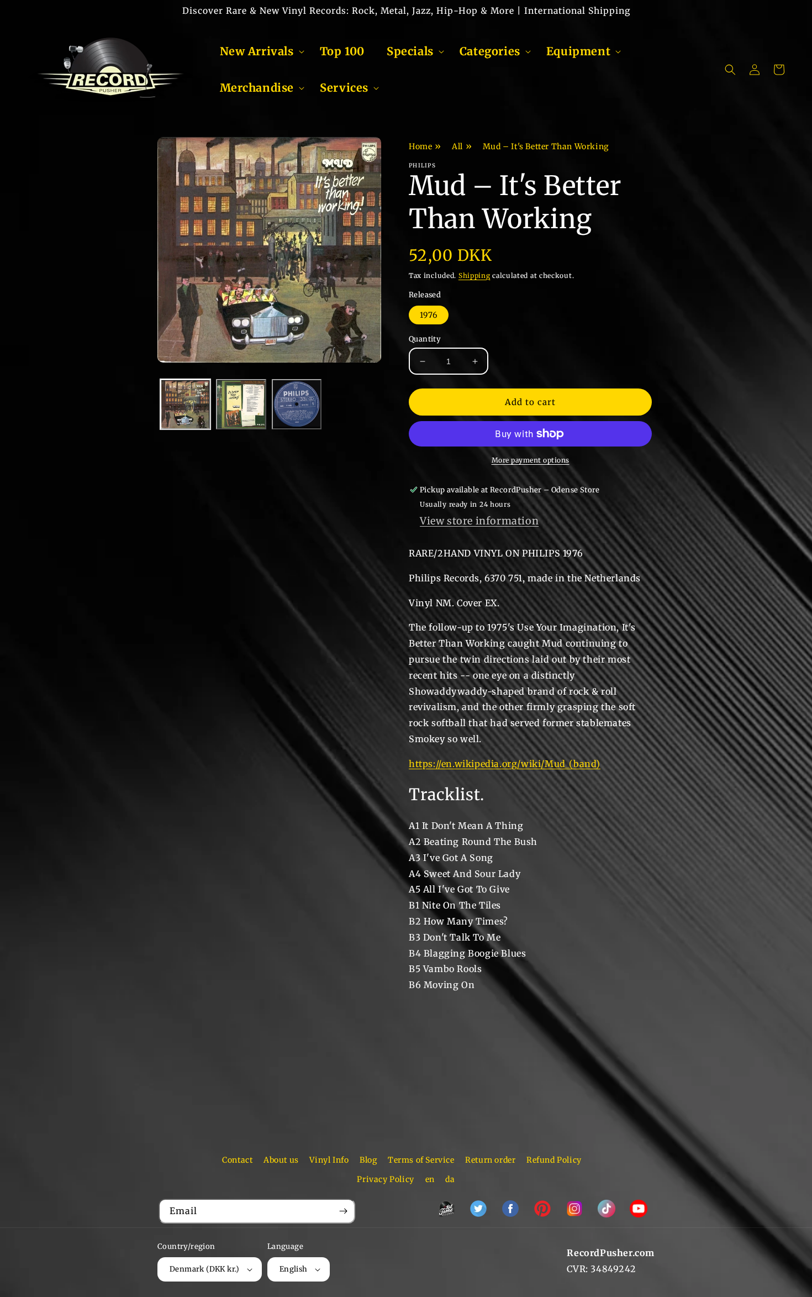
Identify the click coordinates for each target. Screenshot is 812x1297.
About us (281, 1160)
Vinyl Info (329, 1160)
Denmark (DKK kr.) (205, 1269)
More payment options (531, 460)
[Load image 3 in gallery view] (297, 405)
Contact (237, 1160)
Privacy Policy (385, 1179)
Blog (368, 1160)
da (450, 1179)
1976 (428, 315)
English (294, 1269)
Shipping (474, 275)
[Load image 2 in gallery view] (241, 405)
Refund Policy (554, 1160)
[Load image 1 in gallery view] (185, 405)
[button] (259, 51)
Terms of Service (421, 1160)
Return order (490, 1160)
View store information (479, 520)
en (430, 1179)
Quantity (425, 339)
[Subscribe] (343, 1211)
